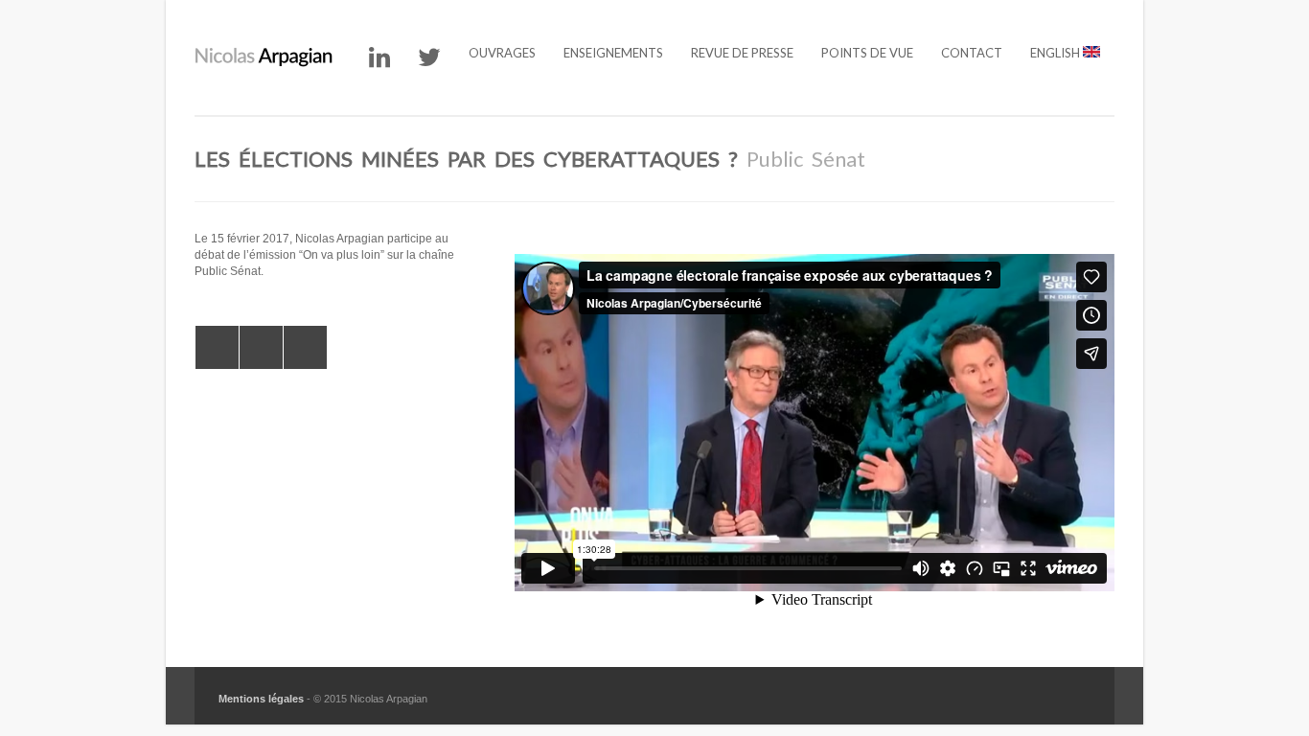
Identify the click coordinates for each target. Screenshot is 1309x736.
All (261, 347)
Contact (971, 52)
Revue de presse (742, 52)
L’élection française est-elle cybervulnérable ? (217, 347)
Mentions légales (261, 698)
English (1056, 52)
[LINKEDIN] (379, 57)
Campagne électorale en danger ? (305, 347)
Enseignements (613, 52)
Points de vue (867, 52)
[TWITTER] (429, 57)
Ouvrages (502, 52)
